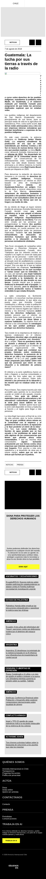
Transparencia (8, 771)
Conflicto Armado (16, 715)
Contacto (6, 804)
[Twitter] (36, 863)
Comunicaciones (9, 819)
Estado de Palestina (17, 600)
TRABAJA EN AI (11, 841)
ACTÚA (6, 780)
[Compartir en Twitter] (38, 42)
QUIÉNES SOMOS (13, 762)
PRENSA (7, 809)
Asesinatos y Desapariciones (22, 576)
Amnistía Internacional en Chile (15, 769)
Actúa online (7, 790)
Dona (4, 788)
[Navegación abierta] (42, 3)
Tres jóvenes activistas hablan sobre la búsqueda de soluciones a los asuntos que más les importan (22, 745)
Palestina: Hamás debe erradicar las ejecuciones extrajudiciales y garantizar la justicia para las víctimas (22, 608)
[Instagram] (29, 863)
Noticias (9, 465)
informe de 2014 (15, 154)
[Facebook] (23, 863)
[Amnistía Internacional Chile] (3, 3)
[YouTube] (23, 870)
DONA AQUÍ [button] (23, 567)
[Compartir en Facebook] (32, 42)
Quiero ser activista (10, 792)
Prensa (20, 465)
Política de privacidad (11, 775)
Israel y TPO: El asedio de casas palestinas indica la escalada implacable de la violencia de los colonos (23, 723)
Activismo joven (14, 737)
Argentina (11, 645)
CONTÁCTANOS (12, 797)
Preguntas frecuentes (11, 773)
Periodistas (7, 817)
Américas (11, 621)
